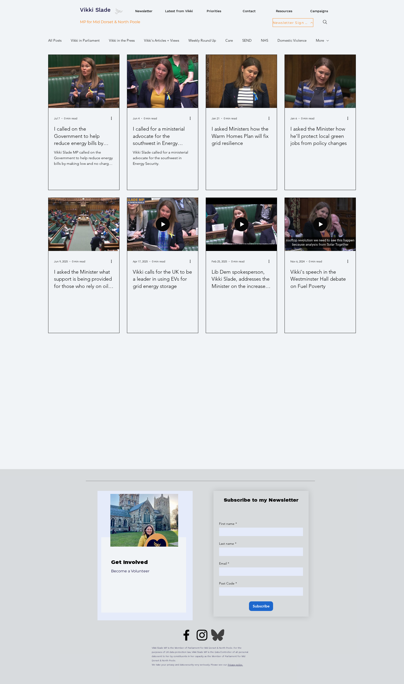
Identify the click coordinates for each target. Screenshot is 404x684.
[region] (145, 555)
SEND (247, 40)
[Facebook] (186, 635)
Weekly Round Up (202, 40)
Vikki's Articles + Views (161, 40)
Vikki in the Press (122, 40)
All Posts (54, 40)
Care (229, 40)
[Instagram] (202, 635)
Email (224, 564)
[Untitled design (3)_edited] (217, 635)
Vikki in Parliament (85, 40)
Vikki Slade (95, 10)
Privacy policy (235, 664)
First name (228, 524)
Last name (227, 544)
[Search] (325, 21)
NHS (264, 40)
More (320, 40)
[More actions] (113, 118)
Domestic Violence (292, 40)
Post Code (228, 583)
